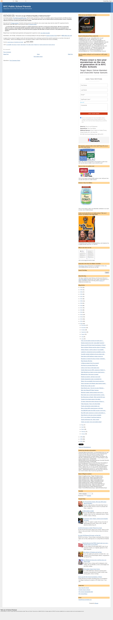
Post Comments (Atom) (15, 60)
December (83, 325)
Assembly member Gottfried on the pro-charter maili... (93, 354)
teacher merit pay (51, 44)
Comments (83, 104)
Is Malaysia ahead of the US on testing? (90, 363)
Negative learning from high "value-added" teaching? (92, 342)
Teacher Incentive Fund (51, 35)
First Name (84, 84)
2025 (81, 289)
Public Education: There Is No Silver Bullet (90, 403)
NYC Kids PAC (94, 132)
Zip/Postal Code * (85, 98)
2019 (81, 303)
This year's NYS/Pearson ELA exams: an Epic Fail (89, 535)
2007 (81, 441)
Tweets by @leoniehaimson (85, 447)
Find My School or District (84, 589)
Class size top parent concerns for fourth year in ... (92, 340)
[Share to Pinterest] (32, 41)
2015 (81, 312)
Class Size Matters (91, 128)
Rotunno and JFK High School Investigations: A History (93, 345)
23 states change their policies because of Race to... (93, 401)
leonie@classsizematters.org (85, 599)
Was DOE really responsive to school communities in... (93, 412)
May (82, 424)
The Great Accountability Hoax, (20, 18)
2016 (81, 310)
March (82, 429)
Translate (89, 495)
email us (101, 280)
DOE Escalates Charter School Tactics (91, 569)
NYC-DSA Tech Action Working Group (88, 134)
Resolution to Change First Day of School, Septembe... (93, 358)
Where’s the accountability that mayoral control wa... (92, 381)
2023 (81, 294)
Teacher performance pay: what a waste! (90, 419)
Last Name (83, 89)
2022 (81, 296)
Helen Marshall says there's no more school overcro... (93, 372)
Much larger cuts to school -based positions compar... (93, 394)
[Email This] (26, 41)
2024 (81, 292)
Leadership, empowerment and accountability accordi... (93, 351)
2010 (81, 323)
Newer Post (6, 54)
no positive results (32, 24)
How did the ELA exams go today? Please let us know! (89, 527)
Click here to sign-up (83, 265)
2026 (81, 287)
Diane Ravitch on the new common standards (91, 415)
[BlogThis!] (28, 41)
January (83, 433)
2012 (81, 319)
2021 (81, 298)
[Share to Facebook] (31, 41)
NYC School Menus (83, 593)
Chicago (18, 44)
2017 (81, 307)
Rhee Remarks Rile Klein (86, 361)
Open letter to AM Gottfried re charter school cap (92, 356)
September (83, 332)
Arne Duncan (14, 44)
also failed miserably (45, 33)
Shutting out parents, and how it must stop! (90, 376)
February (83, 431)
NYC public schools (30, 44)
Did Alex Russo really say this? (88, 385)
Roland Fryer (36, 44)
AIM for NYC (100, 134)
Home (38, 54)
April (82, 427)
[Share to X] (29, 41)
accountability (8, 44)
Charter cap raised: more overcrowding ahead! (91, 421)
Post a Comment (7, 52)
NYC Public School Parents (17, 6)
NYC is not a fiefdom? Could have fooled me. (91, 417)
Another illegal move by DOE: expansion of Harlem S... (93, 370)
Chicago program (15, 23)
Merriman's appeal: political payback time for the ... (92, 392)
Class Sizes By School (84, 587)
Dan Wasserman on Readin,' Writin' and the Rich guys (93, 397)
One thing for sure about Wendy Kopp (89, 365)
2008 (81, 439)
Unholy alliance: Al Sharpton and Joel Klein (92, 552)
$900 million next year (67, 35)
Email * (82, 93)
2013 (81, 316)
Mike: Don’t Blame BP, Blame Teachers (90, 390)
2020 (81, 301)
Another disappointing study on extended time (91, 379)
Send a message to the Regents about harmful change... (93, 383)
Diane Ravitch (23, 44)
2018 (81, 305)
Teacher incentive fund (43, 44)
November (83, 327)
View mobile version (38, 56)
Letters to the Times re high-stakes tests (90, 367)
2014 (81, 314)
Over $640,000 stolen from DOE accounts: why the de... (93, 410)
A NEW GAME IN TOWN (88, 511)
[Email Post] (24, 42)
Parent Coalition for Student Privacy (99, 130)
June (82, 338)
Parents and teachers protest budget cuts (90, 406)
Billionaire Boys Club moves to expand (89, 374)
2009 (81, 436)
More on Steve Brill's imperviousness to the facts (92, 408)
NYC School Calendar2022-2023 (86, 591)
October (83, 329)
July (82, 336)
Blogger (96, 603)
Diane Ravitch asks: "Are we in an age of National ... (92, 388)
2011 (81, 321)
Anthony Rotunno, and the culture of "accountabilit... (92, 349)
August (83, 334)
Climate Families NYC (85, 132)
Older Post (70, 54)
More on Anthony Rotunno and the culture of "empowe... (93, 347)
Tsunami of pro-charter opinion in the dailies (90, 399)
